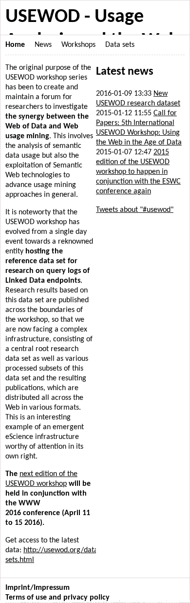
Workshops (78, 45)
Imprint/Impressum (37, 588)
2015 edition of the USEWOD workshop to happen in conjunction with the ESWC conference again (138, 171)
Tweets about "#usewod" (134, 210)
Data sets (119, 45)
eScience (19, 437)
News (43, 45)
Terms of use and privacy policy (57, 598)
